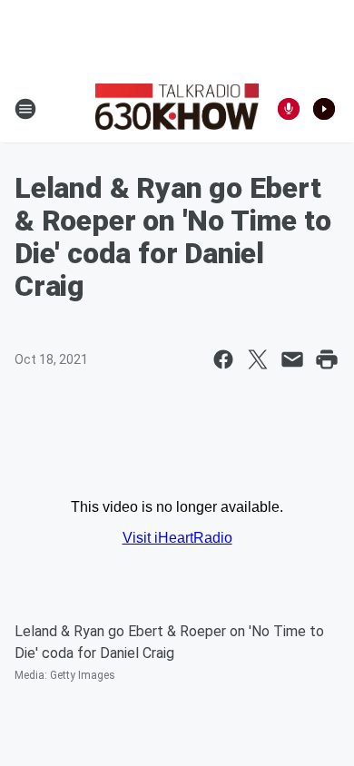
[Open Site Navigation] (25, 109)
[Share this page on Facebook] (223, 359)
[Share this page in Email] (292, 359)
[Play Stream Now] (324, 109)
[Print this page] (326, 359)
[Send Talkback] (289, 109)
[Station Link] (177, 108)
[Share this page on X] (257, 359)
